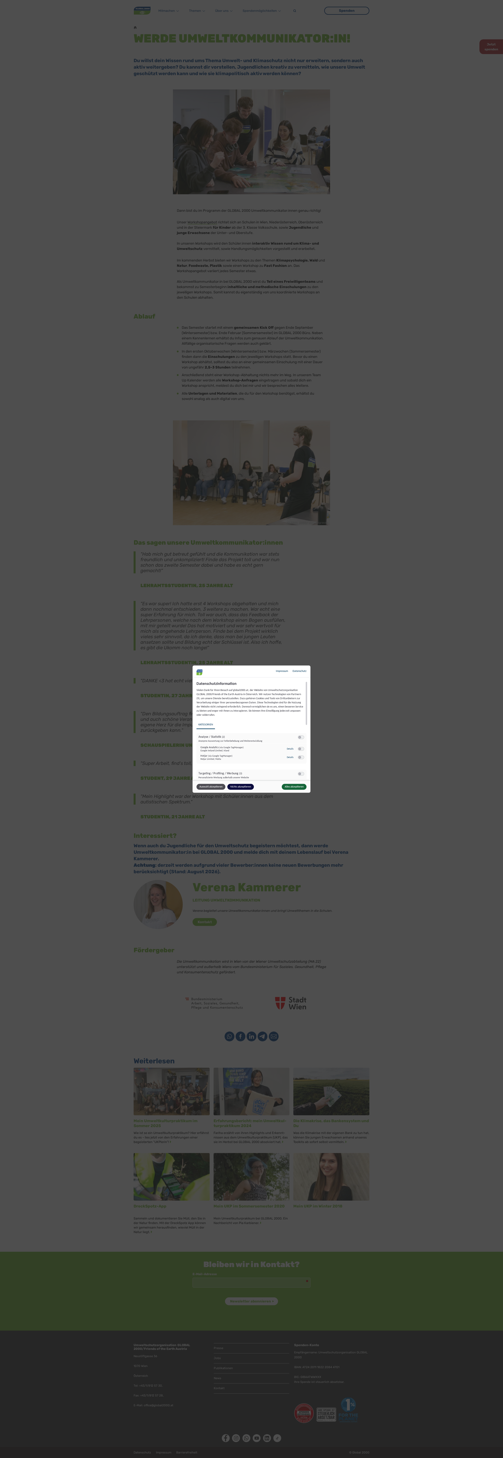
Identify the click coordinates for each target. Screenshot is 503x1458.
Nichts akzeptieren (240, 786)
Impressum (282, 671)
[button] (299, 737)
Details (290, 749)
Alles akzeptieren (294, 786)
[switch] (301, 737)
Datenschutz (300, 671)
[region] (251, 730)
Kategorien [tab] (205, 724)
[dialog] (251, 729)
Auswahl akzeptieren (210, 786)
